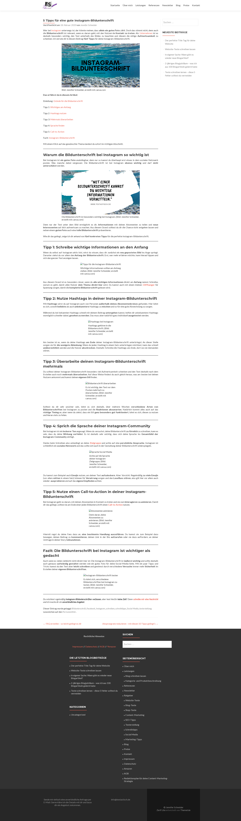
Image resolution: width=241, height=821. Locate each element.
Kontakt (196, 5)
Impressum (77, 646)
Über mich (128, 5)
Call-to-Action (57, 131)
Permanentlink (69, 611)
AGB (102, 646)
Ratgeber (128, 695)
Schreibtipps (131, 729)
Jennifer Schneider (88, 25)
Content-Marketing (134, 715)
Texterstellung (132, 724)
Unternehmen (145, 33)
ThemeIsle (185, 810)
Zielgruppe (95, 443)
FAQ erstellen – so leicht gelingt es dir (62, 623)
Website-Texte (132, 700)
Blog (178, 5)
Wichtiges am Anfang (60, 107)
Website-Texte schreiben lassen (180, 49)
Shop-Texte (130, 710)
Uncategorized (78, 714)
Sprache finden (57, 125)
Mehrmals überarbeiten (61, 119)
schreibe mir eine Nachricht (145, 599)
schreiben (110, 608)
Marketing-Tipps (133, 739)
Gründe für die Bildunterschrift (68, 101)
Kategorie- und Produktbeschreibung (143, 680)
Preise (186, 5)
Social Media (132, 608)
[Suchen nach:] (180, 22)
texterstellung (145, 608)
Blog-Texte (130, 705)
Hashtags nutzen (58, 113)
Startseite (115, 5)
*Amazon (111, 646)
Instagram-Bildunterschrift (62, 137)
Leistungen (140, 5)
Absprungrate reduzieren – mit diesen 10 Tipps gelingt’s (130, 623)
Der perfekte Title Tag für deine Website (90, 665)
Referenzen (154, 5)
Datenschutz (91, 646)
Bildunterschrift (79, 608)
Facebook (91, 608)
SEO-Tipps (130, 719)
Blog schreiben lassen (135, 676)
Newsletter (167, 5)
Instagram (56, 30)
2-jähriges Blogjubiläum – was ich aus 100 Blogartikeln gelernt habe (91, 684)
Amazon (128, 768)
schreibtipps (120, 608)
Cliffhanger (149, 284)
